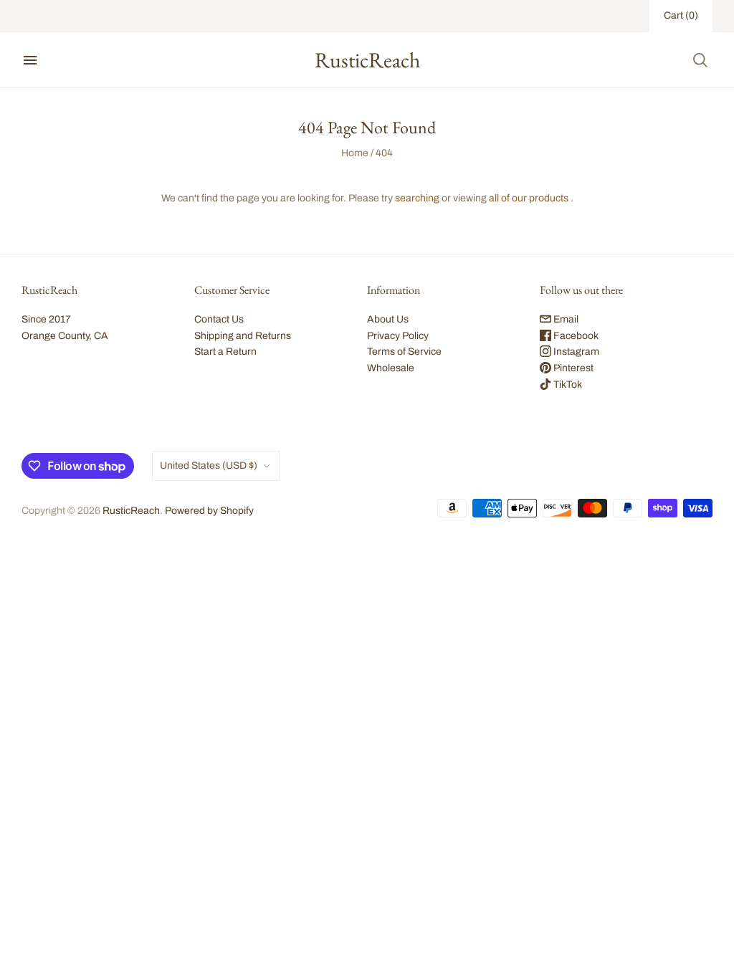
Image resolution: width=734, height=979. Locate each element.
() (681, 15)
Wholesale (390, 368)
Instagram (575, 351)
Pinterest (572, 368)
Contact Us (219, 319)
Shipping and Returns (242, 335)
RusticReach (131, 510)
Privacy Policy (398, 335)
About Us (388, 319)
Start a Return (225, 351)
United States (208, 465)
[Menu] (30, 60)
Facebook (575, 335)
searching (417, 198)
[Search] (700, 60)
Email (564, 319)
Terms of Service (404, 351)
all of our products (528, 198)
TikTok (566, 384)
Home (354, 153)
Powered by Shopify (209, 510)
